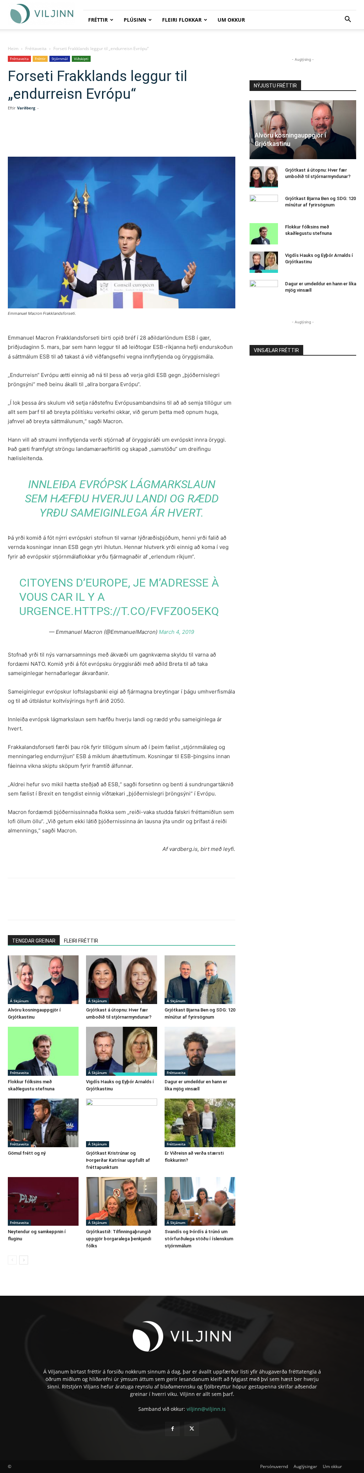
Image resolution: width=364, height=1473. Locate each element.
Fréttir (98, 19)
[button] (347, 20)
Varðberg (26, 107)
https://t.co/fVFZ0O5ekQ (146, 611)
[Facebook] (55, 136)
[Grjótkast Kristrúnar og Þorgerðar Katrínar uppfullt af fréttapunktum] (121, 1123)
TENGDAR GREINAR (33, 941)
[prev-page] (12, 1260)
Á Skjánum (19, 1000)
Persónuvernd (274, 1466)
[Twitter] (72, 136)
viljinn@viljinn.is (206, 1408)
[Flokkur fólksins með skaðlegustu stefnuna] (43, 1051)
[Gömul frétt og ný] (43, 1123)
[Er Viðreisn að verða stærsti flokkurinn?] (200, 1123)
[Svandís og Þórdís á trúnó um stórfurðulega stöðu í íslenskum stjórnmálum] (200, 1201)
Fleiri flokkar (182, 19)
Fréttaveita (36, 48)
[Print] (137, 136)
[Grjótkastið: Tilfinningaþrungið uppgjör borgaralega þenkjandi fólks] (121, 1201)
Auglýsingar (305, 1466)
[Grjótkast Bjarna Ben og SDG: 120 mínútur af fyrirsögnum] (200, 979)
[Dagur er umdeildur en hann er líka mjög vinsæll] (200, 1051)
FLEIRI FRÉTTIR (81, 941)
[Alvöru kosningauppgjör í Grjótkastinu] (43, 979)
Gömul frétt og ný (27, 1153)
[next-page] (23, 1260)
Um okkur (231, 19)
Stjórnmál (60, 58)
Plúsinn (135, 19)
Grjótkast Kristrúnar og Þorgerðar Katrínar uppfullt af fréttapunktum (118, 1160)
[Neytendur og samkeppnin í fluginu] (43, 1201)
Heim (13, 48)
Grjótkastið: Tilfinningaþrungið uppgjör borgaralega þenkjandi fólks (118, 1238)
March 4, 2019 (176, 631)
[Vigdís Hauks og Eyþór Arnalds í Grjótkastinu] (121, 1051)
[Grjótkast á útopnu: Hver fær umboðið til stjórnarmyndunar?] (121, 979)
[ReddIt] (104, 136)
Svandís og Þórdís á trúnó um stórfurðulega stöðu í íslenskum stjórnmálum (199, 1238)
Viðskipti (81, 58)
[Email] (121, 136)
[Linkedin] (88, 136)
